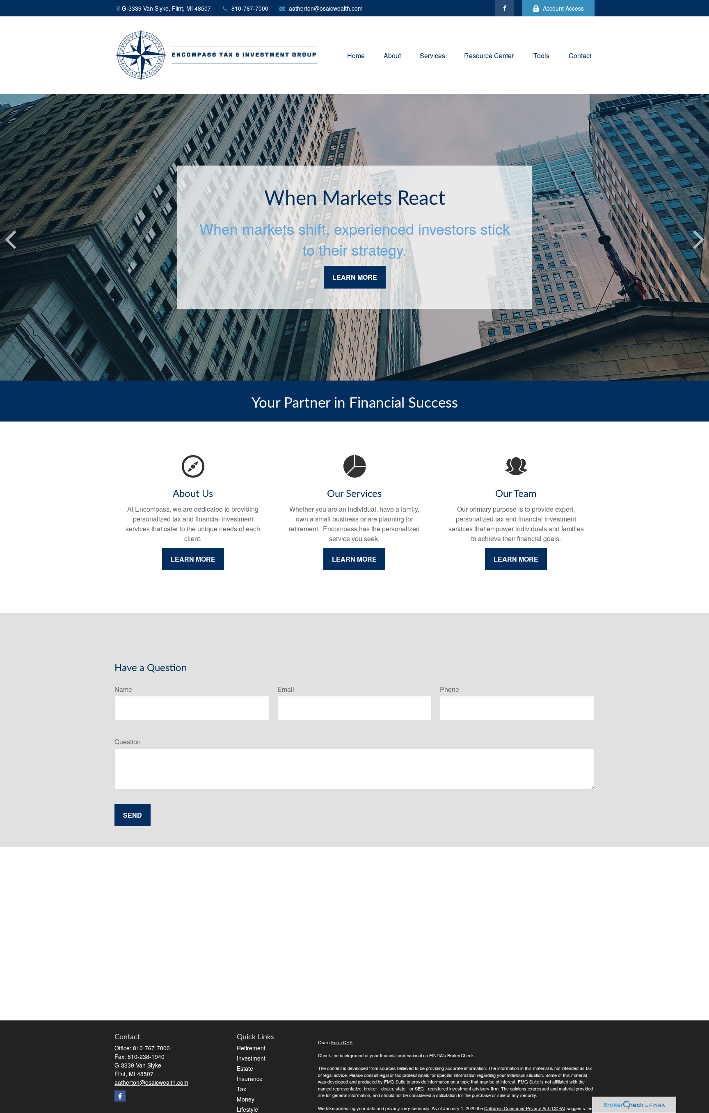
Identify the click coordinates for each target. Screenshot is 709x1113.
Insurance (250, 1078)
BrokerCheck (460, 1055)
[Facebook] (504, 8)
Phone (449, 689)
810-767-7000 (249, 8)
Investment (251, 1058)
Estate (245, 1068)
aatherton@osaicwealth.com (326, 8)
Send (132, 815)
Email (285, 689)
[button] (356, 55)
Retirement (251, 1048)
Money (245, 1099)
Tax (241, 1089)
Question (127, 741)
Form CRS (341, 1042)
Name (123, 689)
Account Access (563, 8)
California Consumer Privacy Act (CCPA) (524, 1108)
